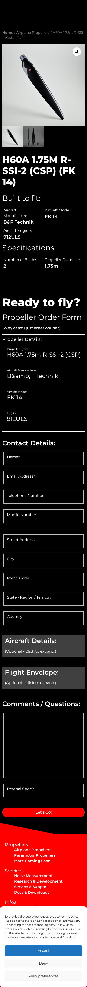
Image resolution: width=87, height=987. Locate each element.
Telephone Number (25, 495)
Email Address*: (21, 476)
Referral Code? (20, 789)
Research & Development (38, 881)
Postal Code (18, 578)
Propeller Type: (17, 349)
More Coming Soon (32, 861)
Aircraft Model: (17, 391)
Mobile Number (21, 515)
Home (7, 33)
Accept (44, 950)
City (10, 559)
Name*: (13, 457)
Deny (43, 963)
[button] (77, 51)
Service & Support (31, 887)
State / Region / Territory (29, 597)
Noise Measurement (33, 876)
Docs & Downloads (31, 892)
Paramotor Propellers (34, 855)
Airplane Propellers (33, 33)
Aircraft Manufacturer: (22, 370)
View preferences (43, 976)
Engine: (12, 413)
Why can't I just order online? (31, 328)
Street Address (21, 540)
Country (14, 617)
